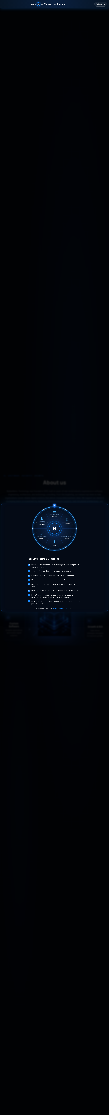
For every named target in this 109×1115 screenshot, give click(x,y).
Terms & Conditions (59, 608)
